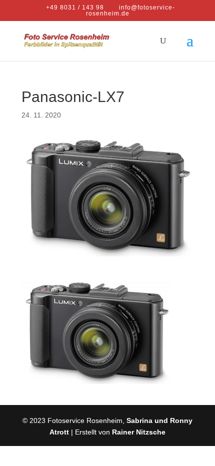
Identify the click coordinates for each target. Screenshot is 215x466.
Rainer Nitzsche (139, 432)
